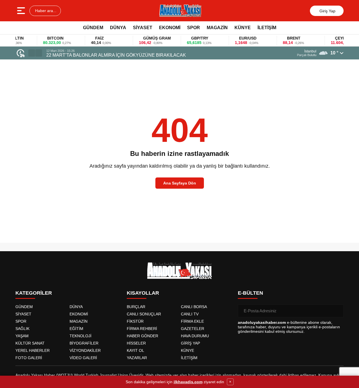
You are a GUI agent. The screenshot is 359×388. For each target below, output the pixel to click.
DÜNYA (118, 27)
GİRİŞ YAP (190, 343)
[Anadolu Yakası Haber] (180, 10)
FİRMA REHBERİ (142, 328)
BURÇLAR (136, 306)
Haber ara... (45, 10)
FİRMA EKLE (192, 321)
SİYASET (142, 27)
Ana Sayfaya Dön (179, 183)
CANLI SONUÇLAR (144, 314)
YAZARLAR (137, 357)
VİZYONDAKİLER (85, 350)
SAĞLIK (22, 328)
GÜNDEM (93, 27)
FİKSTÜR (135, 321)
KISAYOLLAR (143, 293)
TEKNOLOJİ (80, 336)
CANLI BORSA (194, 306)
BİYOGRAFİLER (84, 343)
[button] (31, 53)
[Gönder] (337, 310)
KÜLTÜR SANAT (30, 343)
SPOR (193, 27)
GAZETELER (192, 328)
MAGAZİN (217, 27)
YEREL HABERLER (32, 350)
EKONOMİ (169, 27)
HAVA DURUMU (195, 336)
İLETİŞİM (266, 27)
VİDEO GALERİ (83, 357)
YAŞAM (22, 336)
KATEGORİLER (33, 293)
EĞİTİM (76, 328)
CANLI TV (190, 314)
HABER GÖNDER (142, 336)
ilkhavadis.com (188, 382)
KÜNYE (242, 27)
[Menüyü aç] (21, 10)
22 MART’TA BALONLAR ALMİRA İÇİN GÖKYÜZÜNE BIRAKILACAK (116, 55)
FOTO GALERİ (28, 357)
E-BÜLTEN (250, 293)
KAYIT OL (135, 350)
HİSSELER (136, 343)
